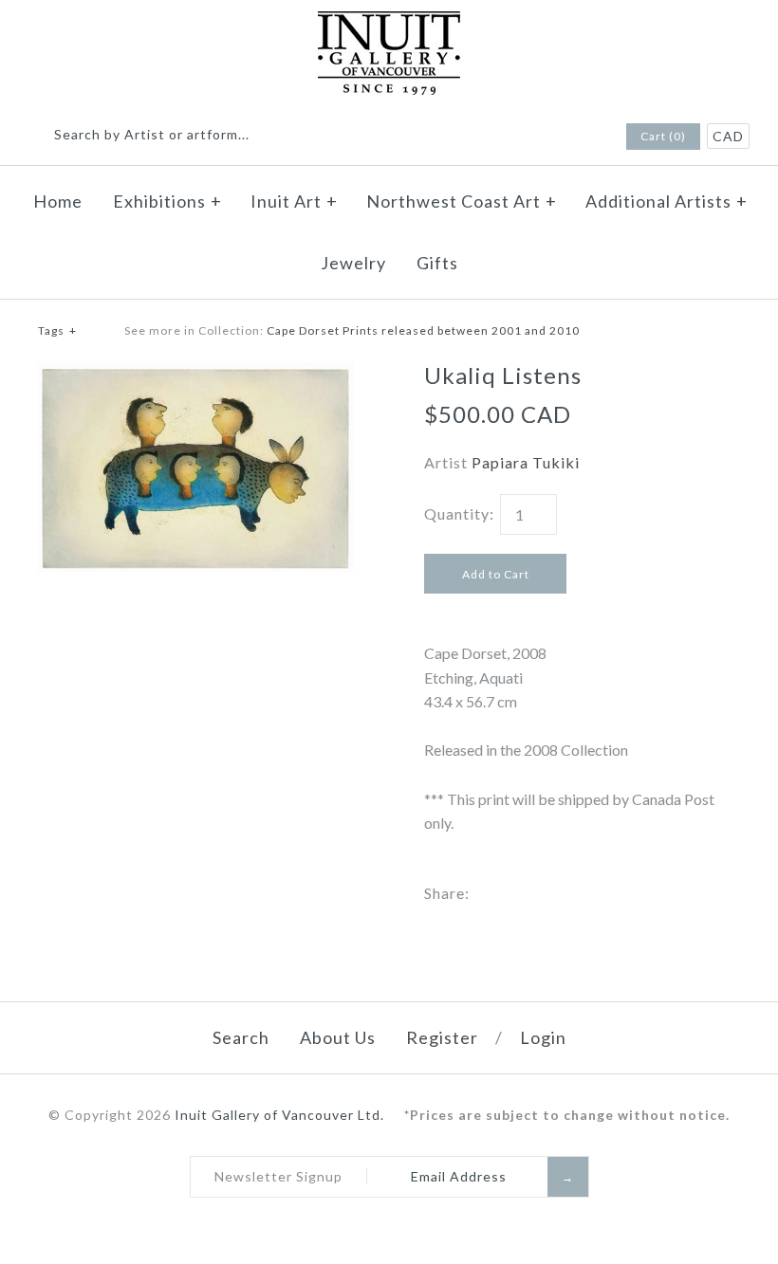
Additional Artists (666, 201)
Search (241, 1037)
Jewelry (353, 262)
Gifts (437, 262)
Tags (57, 330)
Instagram (583, 137)
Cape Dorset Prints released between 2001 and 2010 (423, 330)
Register (442, 1037)
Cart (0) (663, 136)
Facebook (558, 137)
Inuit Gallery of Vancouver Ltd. (281, 1115)
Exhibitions (167, 201)
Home (58, 201)
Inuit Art (294, 201)
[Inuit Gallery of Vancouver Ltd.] (389, 23)
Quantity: (459, 513)
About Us (338, 1037)
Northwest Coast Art (461, 201)
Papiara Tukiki (526, 462)
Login (543, 1037)
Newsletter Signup (278, 1176)
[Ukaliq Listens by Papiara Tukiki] (196, 374)
